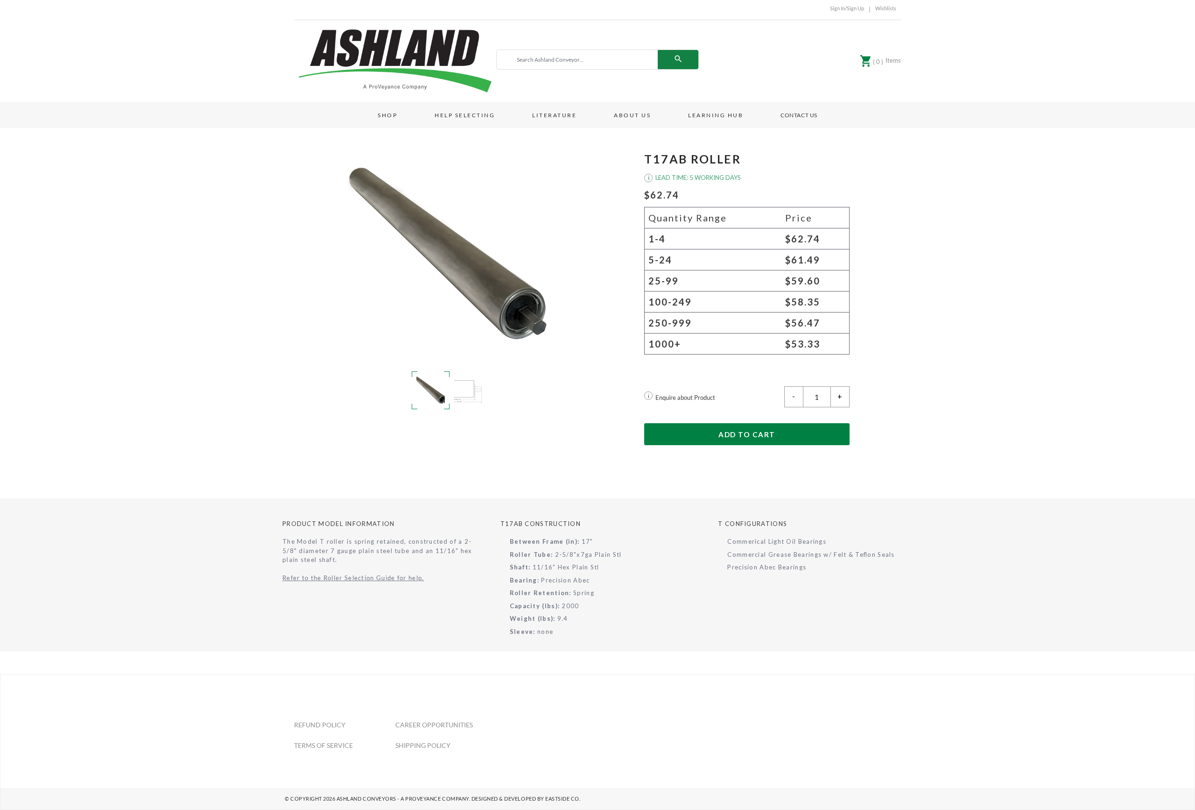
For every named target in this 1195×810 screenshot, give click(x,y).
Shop (387, 115)
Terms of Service (323, 745)
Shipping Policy (422, 745)
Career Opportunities (434, 725)
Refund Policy (319, 725)
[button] (448, 253)
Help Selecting (465, 115)
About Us (632, 115)
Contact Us (798, 115)
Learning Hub (715, 115)
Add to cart (746, 434)
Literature (554, 115)
